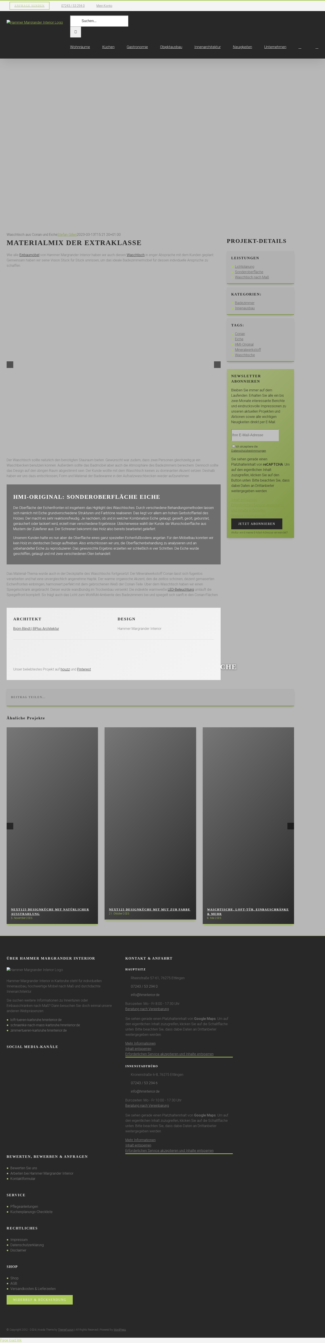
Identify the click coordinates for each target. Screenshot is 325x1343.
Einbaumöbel (29, 255)
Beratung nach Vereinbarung (147, 1009)
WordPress (120, 1329)
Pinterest (84, 669)
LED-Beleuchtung (181, 589)
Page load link (11, 1340)
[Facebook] (8, 1058)
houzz (65, 669)
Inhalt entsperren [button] (138, 1049)
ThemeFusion (66, 1329)
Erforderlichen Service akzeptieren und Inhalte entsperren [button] (169, 1054)
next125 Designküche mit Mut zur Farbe (149, 909)
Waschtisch (136, 255)
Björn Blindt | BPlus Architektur (36, 629)
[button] (316, 47)
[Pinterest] (20, 1058)
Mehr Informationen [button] (140, 1043)
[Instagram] (14, 1058)
